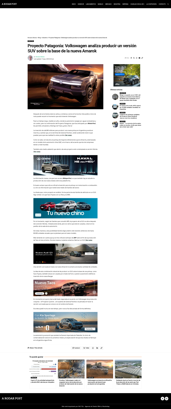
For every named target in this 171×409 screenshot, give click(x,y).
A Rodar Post (9, 4)
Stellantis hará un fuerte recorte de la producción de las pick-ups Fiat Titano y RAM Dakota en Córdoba (128, 382)
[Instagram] (166, 398)
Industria (30, 41)
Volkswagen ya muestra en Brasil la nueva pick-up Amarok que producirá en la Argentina (100, 382)
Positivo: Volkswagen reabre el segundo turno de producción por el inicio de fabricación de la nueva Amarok (70, 383)
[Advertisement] (85, 21)
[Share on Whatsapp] (136, 57)
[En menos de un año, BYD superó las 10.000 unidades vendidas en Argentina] (115, 106)
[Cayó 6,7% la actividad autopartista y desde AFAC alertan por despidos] (42, 369)
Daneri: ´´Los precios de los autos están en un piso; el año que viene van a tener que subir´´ (130, 125)
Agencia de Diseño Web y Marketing (97, 406)
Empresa (122, 103)
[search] (168, 4)
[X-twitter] (162, 398)
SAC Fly (81, 406)
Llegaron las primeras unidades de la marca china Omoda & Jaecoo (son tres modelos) (130, 116)
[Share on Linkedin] (97, 348)
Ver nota (68, 135)
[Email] (139, 57)
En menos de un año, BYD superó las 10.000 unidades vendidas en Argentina (130, 107)
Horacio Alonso (40, 56)
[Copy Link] (142, 57)
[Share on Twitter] (134, 57)
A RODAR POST (12, 398)
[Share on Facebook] (131, 57)
